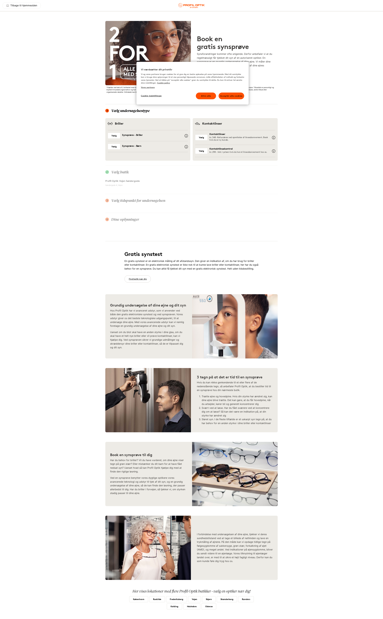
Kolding (174, 606)
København (139, 599)
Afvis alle (206, 96)
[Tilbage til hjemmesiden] (191, 5)
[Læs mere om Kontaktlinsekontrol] (273, 151)
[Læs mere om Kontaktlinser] (273, 137)
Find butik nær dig (137, 279)
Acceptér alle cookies (231, 96)
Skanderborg (227, 599)
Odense (208, 606)
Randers (246, 599)
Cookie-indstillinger (151, 95)
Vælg (114, 135)
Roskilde (157, 599)
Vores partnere (148, 87)
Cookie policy (163, 83)
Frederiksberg (176, 599)
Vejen (194, 599)
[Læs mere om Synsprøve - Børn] (186, 146)
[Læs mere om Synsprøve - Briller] (186, 135)
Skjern (209, 599)
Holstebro (192, 606)
